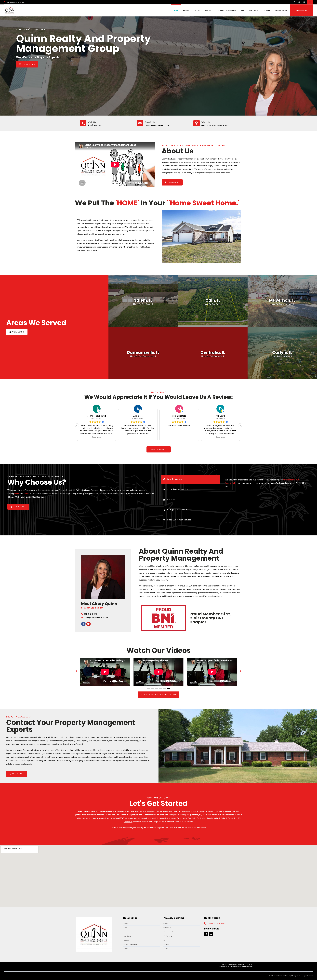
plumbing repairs (119, 757)
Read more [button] (96, 437)
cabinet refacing (36, 760)
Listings (197, 10)
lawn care (92, 740)
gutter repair (132, 757)
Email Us (150, 122)
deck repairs (69, 740)
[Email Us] (140, 123)
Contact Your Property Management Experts (70, 726)
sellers (26, 493)
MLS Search (209, 10)
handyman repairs (44, 740)
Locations (266, 10)
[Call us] (83, 123)
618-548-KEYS (117, 818)
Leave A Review (281, 10)
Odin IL (224, 818)
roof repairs (106, 757)
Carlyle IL (192, 818)
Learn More (253, 10)
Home (175, 10)
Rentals (186, 10)
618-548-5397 (301, 10)
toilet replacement (93, 757)
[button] (240, 425)
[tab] (190, 479)
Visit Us (205, 122)
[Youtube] (88, 624)
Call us (92, 122)
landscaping (23, 760)
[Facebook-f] (83, 624)
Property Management (227, 10)
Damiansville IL (213, 818)
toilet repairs (57, 740)
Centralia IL (202, 818)
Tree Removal (102, 740)
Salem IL (231, 818)
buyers (17, 493)
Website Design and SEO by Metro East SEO (237, 964)
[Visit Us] (196, 123)
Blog (242, 10)
